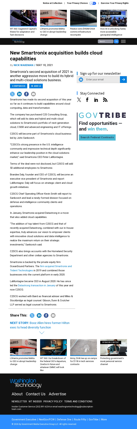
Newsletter (19, 401)
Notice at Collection (52, 3)
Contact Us (35, 394)
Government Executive (24, 419)
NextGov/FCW (46, 419)
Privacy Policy (52, 401)
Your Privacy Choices (77, 3)
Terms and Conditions (78, 401)
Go (116, 41)
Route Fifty (80, 419)
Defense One (64, 419)
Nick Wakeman (23, 65)
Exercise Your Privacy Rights (115, 3)
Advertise (57, 394)
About (17, 394)
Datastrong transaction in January (36, 285)
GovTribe (93, 419)
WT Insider (35, 401)
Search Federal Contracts (97, 137)
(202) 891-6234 (43, 406)
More (104, 419)
